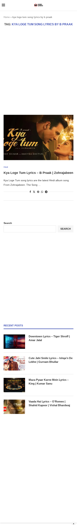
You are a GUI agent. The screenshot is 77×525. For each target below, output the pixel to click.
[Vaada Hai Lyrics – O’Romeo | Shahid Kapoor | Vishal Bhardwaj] (14, 407)
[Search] (73, 5)
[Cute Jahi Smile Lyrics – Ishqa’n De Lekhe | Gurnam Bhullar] (14, 363)
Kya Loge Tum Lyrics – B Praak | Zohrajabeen (38, 173)
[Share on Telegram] (46, 191)
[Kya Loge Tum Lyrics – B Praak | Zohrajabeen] (38, 137)
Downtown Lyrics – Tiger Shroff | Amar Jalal (49, 338)
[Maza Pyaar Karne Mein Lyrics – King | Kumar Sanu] (14, 385)
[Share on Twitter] (34, 191)
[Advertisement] (38, 70)
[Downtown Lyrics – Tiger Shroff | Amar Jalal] (14, 341)
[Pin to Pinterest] (38, 191)
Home (7, 17)
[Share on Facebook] (30, 191)
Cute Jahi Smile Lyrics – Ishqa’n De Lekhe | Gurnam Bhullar (51, 360)
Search (8, 223)
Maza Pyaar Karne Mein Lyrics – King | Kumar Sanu (49, 381)
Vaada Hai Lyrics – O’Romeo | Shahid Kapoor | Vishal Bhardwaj (49, 403)
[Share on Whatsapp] (42, 191)
